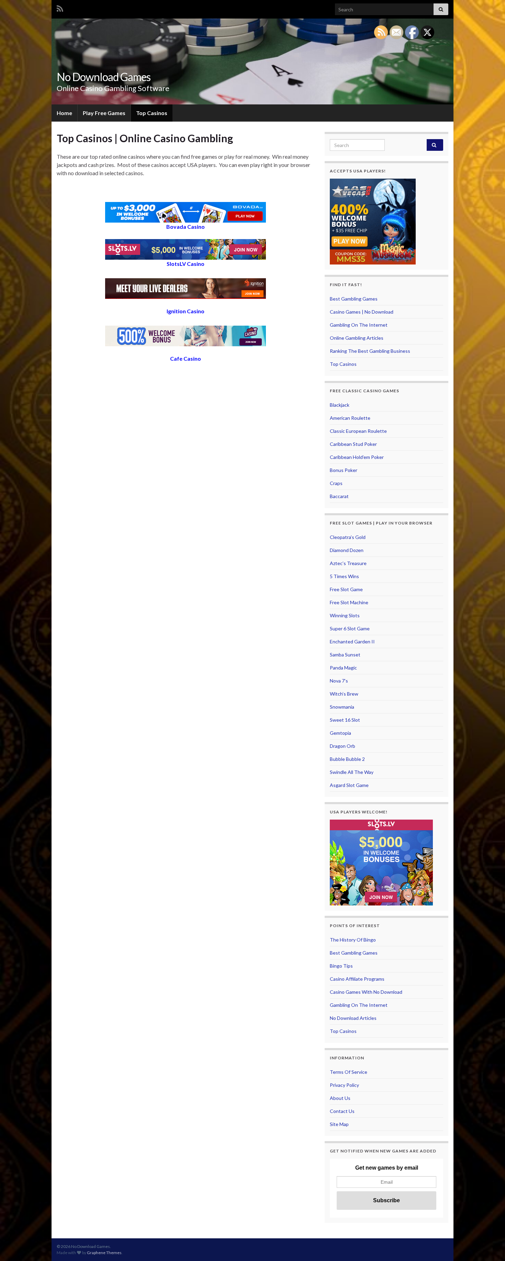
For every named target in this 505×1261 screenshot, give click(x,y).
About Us (340, 1098)
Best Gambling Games (354, 299)
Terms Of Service (348, 1072)
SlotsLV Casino (185, 263)
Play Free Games (104, 113)
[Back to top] (489, 1245)
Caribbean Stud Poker (353, 444)
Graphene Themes (104, 1252)
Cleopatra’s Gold (348, 537)
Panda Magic (343, 668)
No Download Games (103, 76)
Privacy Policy (344, 1085)
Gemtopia (340, 733)
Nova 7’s (339, 681)
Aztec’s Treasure (348, 563)
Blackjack (339, 405)
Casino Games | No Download (361, 312)
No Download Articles (353, 1018)
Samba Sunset (345, 654)
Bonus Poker (343, 470)
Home (64, 113)
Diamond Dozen (346, 550)
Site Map (339, 1124)
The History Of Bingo (353, 940)
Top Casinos (151, 113)
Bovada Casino (185, 226)
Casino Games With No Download (366, 992)
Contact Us (342, 1111)
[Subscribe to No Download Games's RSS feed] (60, 7)
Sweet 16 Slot (345, 720)
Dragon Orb (342, 746)
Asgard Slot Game (349, 785)
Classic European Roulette (358, 431)
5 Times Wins (344, 576)
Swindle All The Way (351, 772)
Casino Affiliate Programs (357, 979)
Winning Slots (345, 615)
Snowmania (342, 707)
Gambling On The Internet (359, 325)
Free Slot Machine (349, 602)
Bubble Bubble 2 (347, 759)
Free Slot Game (346, 589)
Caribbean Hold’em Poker (357, 457)
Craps (336, 483)
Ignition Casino (185, 311)
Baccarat (339, 496)
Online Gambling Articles (356, 338)
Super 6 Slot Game (350, 628)
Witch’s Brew (344, 694)
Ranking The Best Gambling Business (370, 351)
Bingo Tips (341, 966)
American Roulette (350, 418)
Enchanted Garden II (352, 641)
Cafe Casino (185, 358)
